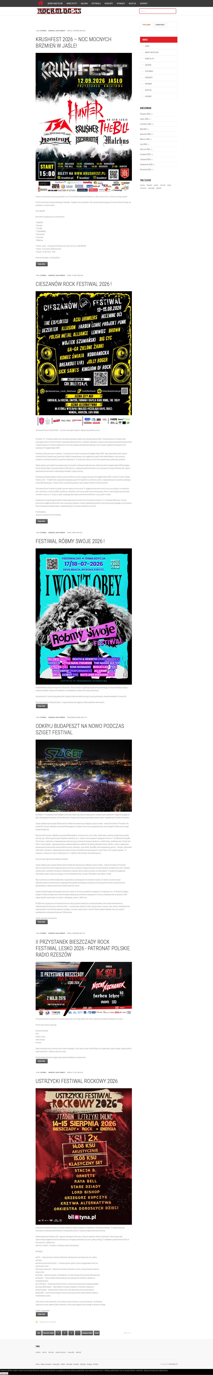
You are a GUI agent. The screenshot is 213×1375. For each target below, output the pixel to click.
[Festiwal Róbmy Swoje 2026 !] (84, 616)
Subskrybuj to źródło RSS (48, 1322)
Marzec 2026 (146, 139)
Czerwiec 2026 (147, 124)
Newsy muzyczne (55, 3)
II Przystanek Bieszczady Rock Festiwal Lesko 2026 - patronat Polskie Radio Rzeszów (83, 948)
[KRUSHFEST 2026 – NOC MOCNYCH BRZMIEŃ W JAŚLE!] (84, 123)
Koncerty (109, 3)
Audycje (132, 3)
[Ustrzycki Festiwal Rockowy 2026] (84, 1156)
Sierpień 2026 (146, 114)
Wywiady (121, 3)
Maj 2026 (144, 129)
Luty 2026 (144, 144)
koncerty (163, 185)
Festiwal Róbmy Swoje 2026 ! (70, 541)
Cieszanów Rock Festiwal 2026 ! (74, 284)
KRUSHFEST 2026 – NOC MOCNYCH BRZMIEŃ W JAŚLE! (73, 42)
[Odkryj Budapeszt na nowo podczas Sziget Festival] (84, 776)
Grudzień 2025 (146, 154)
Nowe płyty (72, 3)
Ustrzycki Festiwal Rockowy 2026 (77, 1081)
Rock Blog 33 (173, 1364)
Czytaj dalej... (42, 264)
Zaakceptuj (4, 1373)
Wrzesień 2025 (146, 169)
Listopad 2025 (146, 159)
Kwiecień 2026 (146, 134)
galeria (156, 185)
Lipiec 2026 (145, 119)
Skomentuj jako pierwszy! (56, 31)
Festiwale (96, 3)
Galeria (84, 3)
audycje (142, 185)
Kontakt (144, 3)
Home (147, 46)
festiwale (149, 185)
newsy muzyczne (60, 1352)
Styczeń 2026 (146, 149)
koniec (97, 1333)
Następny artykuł (87, 1333)
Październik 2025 (147, 164)
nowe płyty (151, 188)
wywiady (158, 188)
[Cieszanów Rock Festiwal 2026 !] (84, 359)
